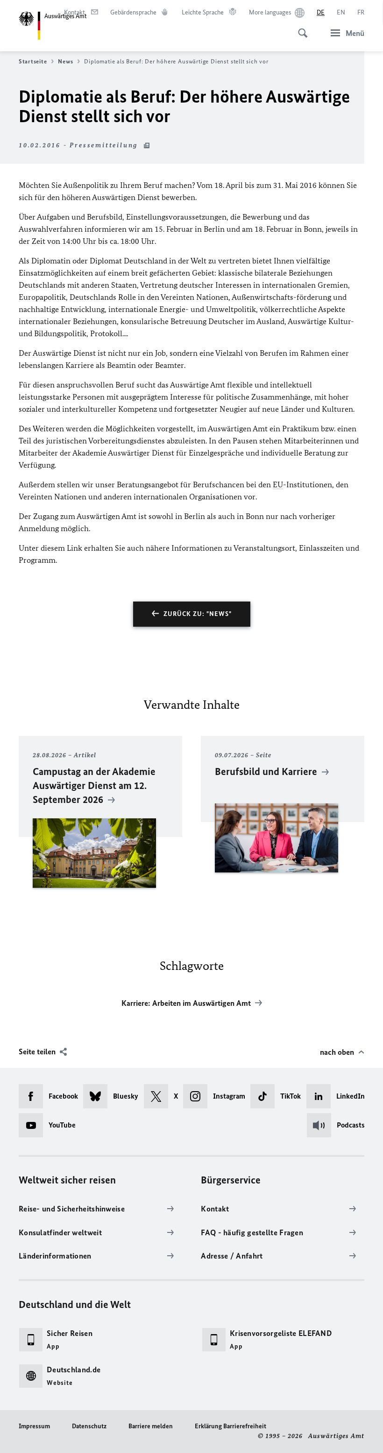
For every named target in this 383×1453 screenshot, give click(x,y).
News (65, 61)
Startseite (33, 61)
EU (278, 484)
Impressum (34, 1426)
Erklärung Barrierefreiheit (230, 1426)
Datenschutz (89, 1426)
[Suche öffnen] (300, 28)
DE (321, 12)
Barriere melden (150, 1426)
